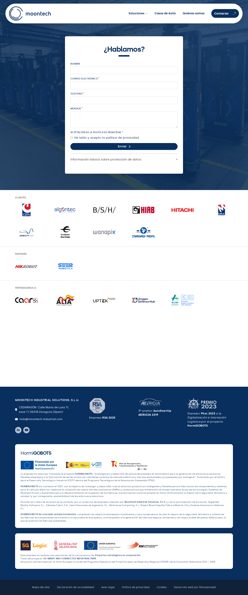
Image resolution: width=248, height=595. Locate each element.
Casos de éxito (165, 13)
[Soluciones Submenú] (146, 13)
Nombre (75, 64)
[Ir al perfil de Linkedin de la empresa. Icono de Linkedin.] (18, 430)
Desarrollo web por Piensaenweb (195, 587)
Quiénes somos (193, 13)
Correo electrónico (84, 78)
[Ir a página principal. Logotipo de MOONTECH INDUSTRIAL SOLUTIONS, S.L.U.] (30, 13)
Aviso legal (108, 587)
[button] (124, 159)
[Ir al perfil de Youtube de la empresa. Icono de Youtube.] (26, 430)
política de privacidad (122, 137)
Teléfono (76, 93)
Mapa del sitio (41, 587)
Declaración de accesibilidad (75, 587)
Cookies (162, 587)
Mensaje (75, 108)
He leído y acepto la (106, 137)
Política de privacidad (135, 587)
